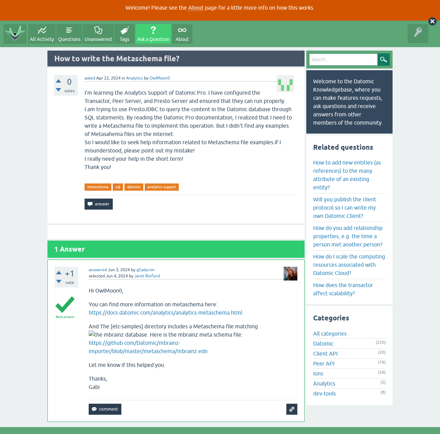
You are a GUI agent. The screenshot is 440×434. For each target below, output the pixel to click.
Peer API (323, 363)
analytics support (161, 187)
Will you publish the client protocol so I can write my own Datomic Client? (344, 207)
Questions (69, 39)
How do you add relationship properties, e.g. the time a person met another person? (348, 236)
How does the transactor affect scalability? (343, 289)
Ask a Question (153, 39)
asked (90, 78)
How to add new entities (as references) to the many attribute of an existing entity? (347, 174)
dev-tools (324, 393)
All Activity (42, 39)
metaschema (98, 187)
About (196, 7)
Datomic (323, 343)
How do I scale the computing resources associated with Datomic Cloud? (349, 264)
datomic (134, 187)
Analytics (134, 78)
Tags (124, 39)
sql (118, 187)
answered (98, 269)
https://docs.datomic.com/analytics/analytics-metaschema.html (165, 312)
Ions (318, 373)
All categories (329, 333)
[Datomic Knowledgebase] (14, 34)
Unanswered (98, 39)
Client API (325, 353)
